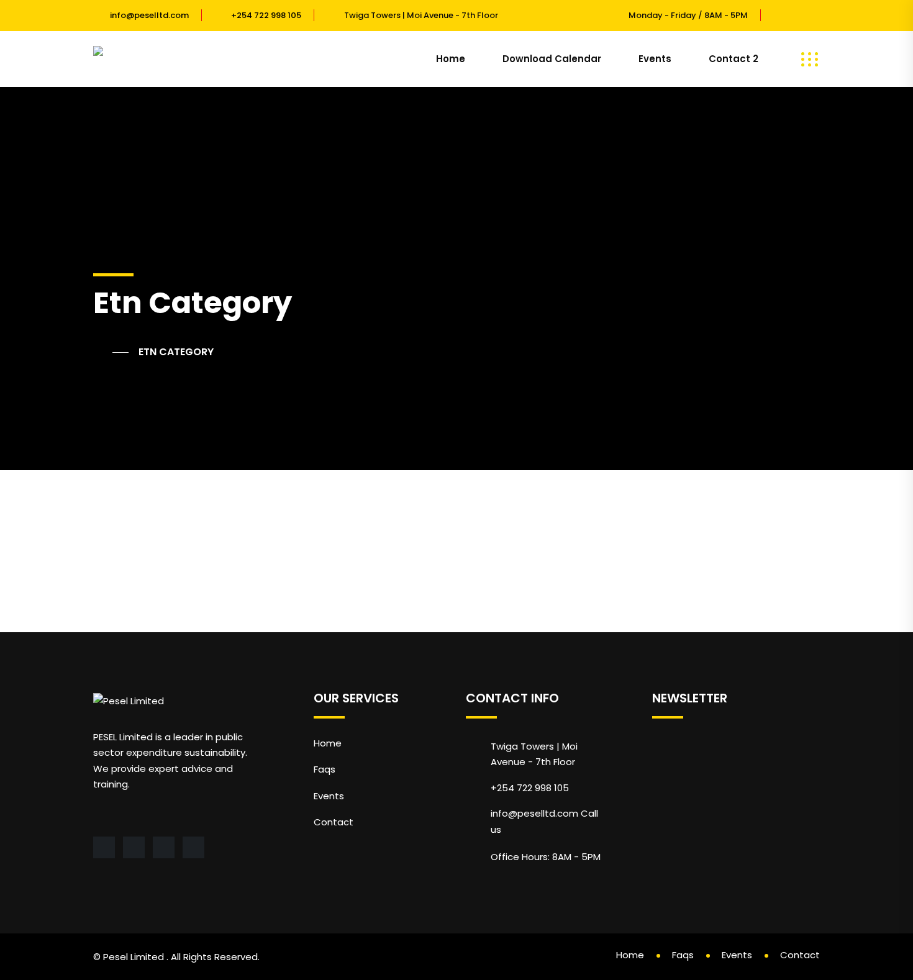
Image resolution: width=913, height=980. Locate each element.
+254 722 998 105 (266, 15)
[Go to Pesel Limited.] (111, 352)
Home (450, 58)
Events (654, 58)
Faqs (324, 769)
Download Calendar (551, 58)
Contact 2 (733, 58)
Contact (333, 821)
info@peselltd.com (149, 15)
